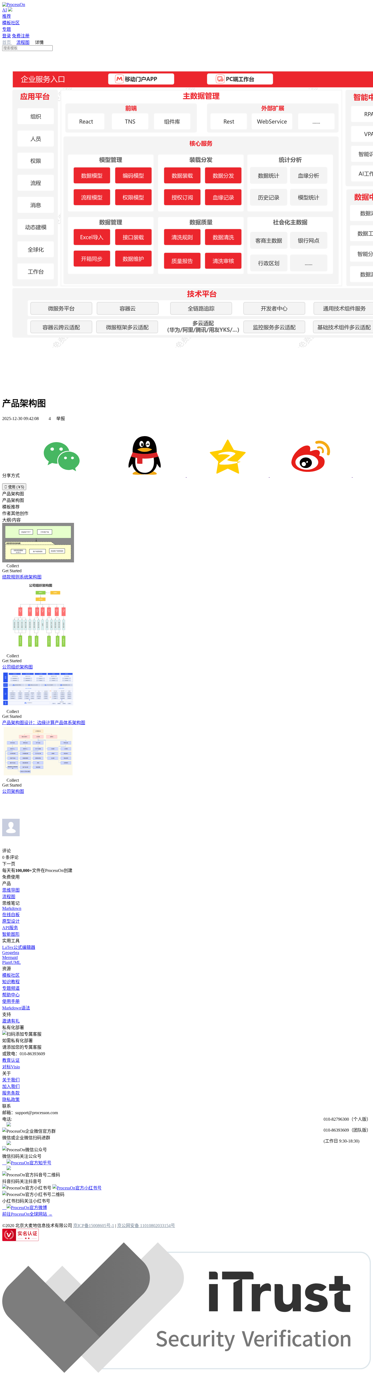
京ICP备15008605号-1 (93, 1225)
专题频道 (11, 988)
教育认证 (11, 1060)
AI (4, 10)
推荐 (6, 16)
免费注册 (20, 36)
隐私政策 (11, 1099)
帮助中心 (11, 995)
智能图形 (11, 934)
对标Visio (11, 1067)
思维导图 (11, 890)
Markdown (11, 908)
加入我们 (11, 1086)
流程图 (22, 42)
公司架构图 (13, 791)
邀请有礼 (11, 1021)
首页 (7, 42)
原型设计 (11, 921)
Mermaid (10, 957)
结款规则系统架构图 (22, 577)
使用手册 (11, 1001)
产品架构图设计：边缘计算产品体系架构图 (43, 722)
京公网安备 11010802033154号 (146, 1225)
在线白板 (11, 914)
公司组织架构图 (17, 667)
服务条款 (11, 1093)
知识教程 (11, 981)
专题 (6, 29)
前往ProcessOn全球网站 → (27, 1214)
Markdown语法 (16, 1008)
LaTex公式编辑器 (18, 947)
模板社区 (11, 22)
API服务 (10, 927)
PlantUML (11, 962)
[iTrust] (186, 1371)
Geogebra (10, 952)
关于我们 (11, 1080)
